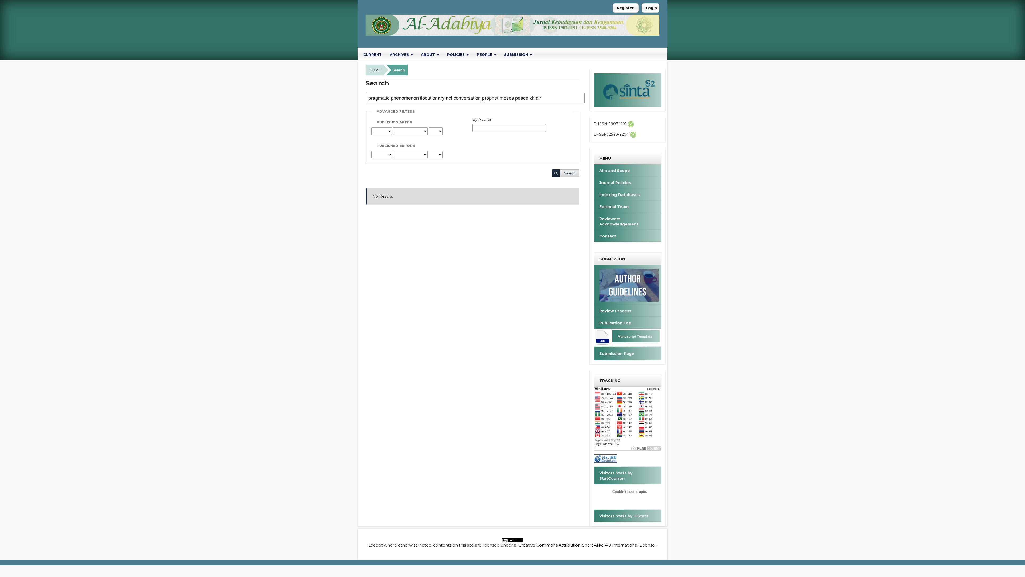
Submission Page (616, 353)
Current (372, 54)
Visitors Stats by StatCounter (615, 476)
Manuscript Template (635, 336)
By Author (481, 119)
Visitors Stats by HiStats (623, 516)
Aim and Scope (614, 170)
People (485, 54)
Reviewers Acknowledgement (618, 221)
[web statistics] (605, 458)
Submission (516, 54)
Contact (607, 236)
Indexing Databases (619, 194)
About (428, 54)
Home (375, 70)
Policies (456, 54)
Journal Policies (615, 182)
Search (569, 173)
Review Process (615, 311)
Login (651, 8)
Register (625, 8)
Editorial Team (614, 206)
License (647, 545)
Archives (400, 54)
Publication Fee (615, 323)
